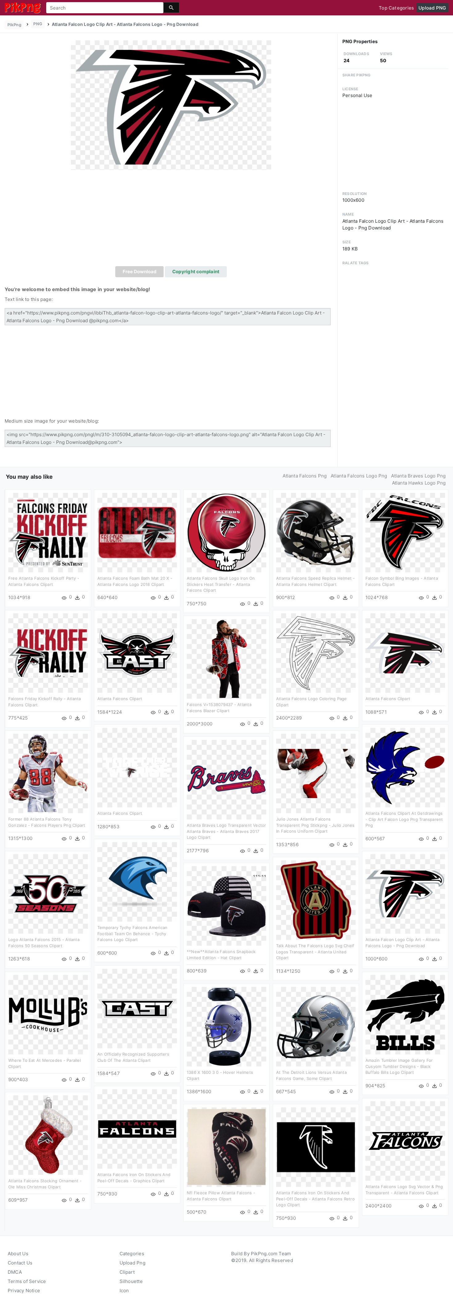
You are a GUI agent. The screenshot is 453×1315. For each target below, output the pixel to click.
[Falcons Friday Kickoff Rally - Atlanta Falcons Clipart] (48, 652)
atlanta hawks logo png (419, 483)
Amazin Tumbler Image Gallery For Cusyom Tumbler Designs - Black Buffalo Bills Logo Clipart (399, 1066)
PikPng (14, 24)
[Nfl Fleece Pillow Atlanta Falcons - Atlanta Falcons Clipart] (226, 1147)
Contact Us (20, 1263)
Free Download (140, 271)
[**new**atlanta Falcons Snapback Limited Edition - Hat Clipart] (226, 905)
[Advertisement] (171, 220)
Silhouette (131, 1281)
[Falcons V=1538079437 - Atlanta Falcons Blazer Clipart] (226, 658)
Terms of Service (27, 1281)
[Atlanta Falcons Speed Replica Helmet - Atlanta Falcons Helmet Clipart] (316, 532)
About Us (18, 1253)
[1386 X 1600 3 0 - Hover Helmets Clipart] (226, 1026)
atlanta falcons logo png (359, 476)
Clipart (127, 1272)
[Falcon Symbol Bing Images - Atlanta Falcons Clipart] (405, 532)
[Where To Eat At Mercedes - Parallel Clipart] (48, 1014)
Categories (132, 1253)
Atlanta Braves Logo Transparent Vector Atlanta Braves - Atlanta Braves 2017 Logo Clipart (226, 831)
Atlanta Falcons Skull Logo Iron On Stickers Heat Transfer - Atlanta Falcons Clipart (221, 584)
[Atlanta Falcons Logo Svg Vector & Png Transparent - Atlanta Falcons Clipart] (405, 1140)
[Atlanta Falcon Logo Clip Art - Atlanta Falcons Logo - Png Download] (171, 105)
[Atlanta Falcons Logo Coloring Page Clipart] (316, 652)
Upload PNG (432, 8)
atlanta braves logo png (418, 476)
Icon (124, 1290)
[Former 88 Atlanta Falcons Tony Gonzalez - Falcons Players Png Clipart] (48, 773)
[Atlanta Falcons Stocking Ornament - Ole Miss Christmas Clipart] (48, 1135)
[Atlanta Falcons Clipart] (137, 652)
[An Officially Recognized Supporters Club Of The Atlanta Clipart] (137, 1008)
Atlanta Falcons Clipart (119, 698)
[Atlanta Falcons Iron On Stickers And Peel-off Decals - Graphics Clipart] (137, 1128)
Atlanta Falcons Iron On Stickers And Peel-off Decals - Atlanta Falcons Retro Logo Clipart (315, 1198)
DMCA (15, 1272)
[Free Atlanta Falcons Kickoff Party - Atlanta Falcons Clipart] (48, 532)
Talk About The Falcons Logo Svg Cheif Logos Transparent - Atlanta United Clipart (315, 951)
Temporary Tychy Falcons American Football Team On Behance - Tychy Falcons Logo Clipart (132, 933)
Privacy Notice (24, 1290)
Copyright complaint (195, 271)
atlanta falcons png (305, 476)
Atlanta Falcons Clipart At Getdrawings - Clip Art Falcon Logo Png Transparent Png (404, 819)
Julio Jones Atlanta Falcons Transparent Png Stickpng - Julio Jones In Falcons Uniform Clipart (315, 825)
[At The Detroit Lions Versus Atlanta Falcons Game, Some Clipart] (316, 1026)
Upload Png (132, 1263)
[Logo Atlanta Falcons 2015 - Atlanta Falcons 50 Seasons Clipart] (48, 893)
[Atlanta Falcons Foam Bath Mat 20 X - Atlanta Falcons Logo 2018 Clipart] (137, 532)
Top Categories (396, 8)
